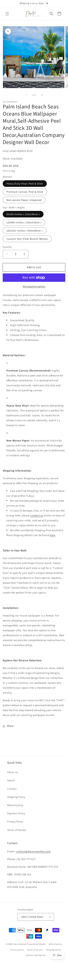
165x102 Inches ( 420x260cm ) (25, 230)
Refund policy (15, 805)
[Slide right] (42, 95)
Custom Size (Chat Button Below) (27, 238)
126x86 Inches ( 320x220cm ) (24, 222)
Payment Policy (16, 813)
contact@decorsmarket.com (33, 851)
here (52, 535)
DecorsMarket (19, 944)
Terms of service (34, 949)
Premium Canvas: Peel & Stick (25, 191)
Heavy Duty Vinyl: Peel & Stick (25, 183)
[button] (7, 14)
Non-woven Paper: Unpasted (24, 200)
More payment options (34, 286)
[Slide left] (26, 95)
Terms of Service (16, 830)
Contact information (36, 955)
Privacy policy (17, 949)
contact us (36, 515)
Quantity (7, 246)
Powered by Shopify (36, 944)
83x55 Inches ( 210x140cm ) (23, 214)
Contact (12, 788)
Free (13, 171)
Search (11, 780)
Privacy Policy (15, 821)
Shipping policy (53, 949)
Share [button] (10, 725)
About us (12, 772)
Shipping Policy (16, 797)
